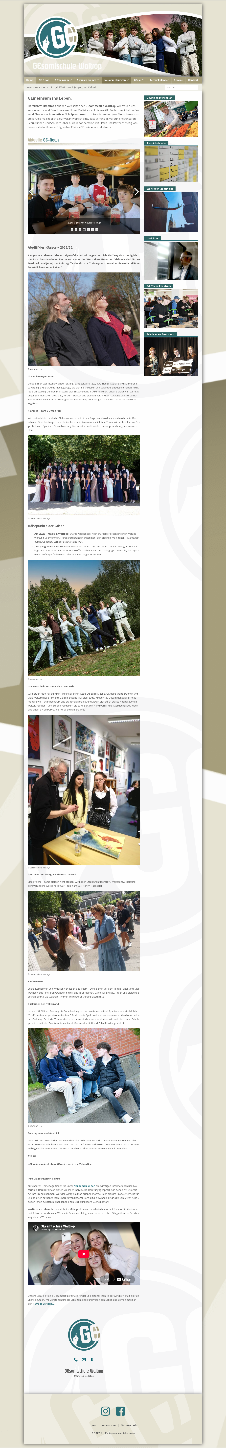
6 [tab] (92, 229)
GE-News (44, 80)
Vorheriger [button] (32, 191)
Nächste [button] (136, 191)
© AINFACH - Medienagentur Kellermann (113, 1432)
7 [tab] (96, 229)
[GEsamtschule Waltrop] (113, 74)
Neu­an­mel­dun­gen (84, 1185)
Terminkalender (159, 80)
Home (29, 80)
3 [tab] (80, 229)
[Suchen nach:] (181, 87)
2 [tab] (76, 229)
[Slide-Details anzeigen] (85, 191)
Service (178, 80)
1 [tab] (72, 229)
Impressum (109, 1425)
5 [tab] (88, 229)
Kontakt (193, 80)
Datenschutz (129, 1425)
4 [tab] (84, 229)
